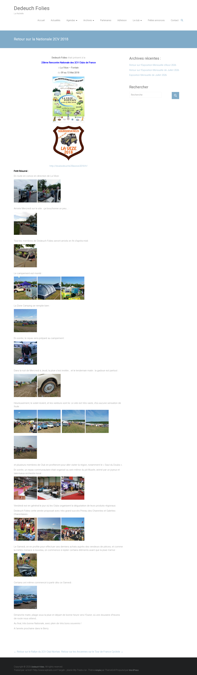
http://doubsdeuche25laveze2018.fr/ (69, 166)
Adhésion (122, 20)
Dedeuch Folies (32, 8)
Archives (87, 20)
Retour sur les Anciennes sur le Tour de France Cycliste (92, 651)
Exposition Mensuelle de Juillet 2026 (148, 75)
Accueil (41, 20)
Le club (136, 20)
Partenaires (105, 20)
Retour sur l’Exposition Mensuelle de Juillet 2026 (154, 70)
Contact (175, 20)
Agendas (70, 20)
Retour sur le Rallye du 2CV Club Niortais (37, 651)
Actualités (55, 20)
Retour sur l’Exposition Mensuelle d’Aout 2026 (152, 65)
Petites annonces (156, 20)
